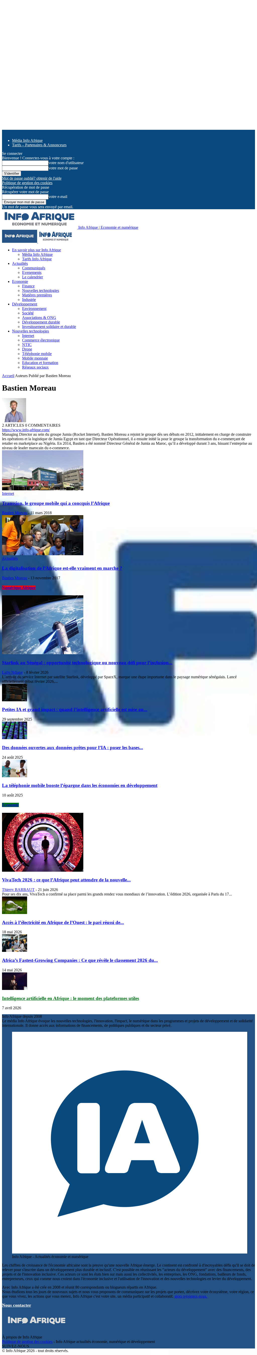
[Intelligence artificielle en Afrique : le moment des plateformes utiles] (14, 988)
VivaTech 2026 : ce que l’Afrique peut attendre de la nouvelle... (66, 879)
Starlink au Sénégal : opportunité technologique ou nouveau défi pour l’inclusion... (87, 662)
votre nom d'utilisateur (66, 163)
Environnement (34, 308)
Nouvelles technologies (40, 290)
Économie (10, 805)
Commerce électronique (41, 340)
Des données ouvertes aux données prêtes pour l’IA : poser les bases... (72, 747)
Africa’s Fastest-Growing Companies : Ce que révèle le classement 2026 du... (80, 960)
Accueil (8, 376)
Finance (28, 286)
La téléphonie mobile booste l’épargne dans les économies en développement (79, 785)
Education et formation (40, 363)
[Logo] (20, 241)
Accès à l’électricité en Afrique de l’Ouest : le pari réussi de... (63, 922)
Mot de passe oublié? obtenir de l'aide (31, 178)
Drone (27, 349)
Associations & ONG (39, 317)
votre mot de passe (63, 168)
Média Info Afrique (27, 140)
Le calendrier (32, 277)
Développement (24, 304)
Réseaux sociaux (35, 367)
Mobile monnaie (35, 358)
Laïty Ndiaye (12, 672)
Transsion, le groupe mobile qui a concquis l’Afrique (56, 503)
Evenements (31, 272)
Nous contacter (16, 1305)
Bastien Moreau (14, 513)
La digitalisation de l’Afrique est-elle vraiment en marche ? (62, 568)
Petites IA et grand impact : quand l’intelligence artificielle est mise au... (74, 709)
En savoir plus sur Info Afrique (36, 250)
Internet (28, 335)
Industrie (29, 299)
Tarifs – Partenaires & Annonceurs (39, 145)
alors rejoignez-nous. (190, 1296)
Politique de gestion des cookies (27, 183)
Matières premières (37, 295)
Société (28, 313)
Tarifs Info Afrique (37, 259)
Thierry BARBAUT (18, 889)
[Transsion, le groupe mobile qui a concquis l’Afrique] (42, 489)
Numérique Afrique (18, 588)
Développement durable (41, 322)
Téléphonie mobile (37, 354)
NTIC (27, 345)
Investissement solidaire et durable (49, 326)
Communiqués (33, 268)
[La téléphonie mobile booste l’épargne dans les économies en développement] (14, 776)
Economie (20, 281)
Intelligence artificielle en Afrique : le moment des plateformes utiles (70, 998)
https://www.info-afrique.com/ (26, 430)
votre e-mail (57, 196)
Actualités (20, 263)
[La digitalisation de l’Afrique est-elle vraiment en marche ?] (42, 554)
